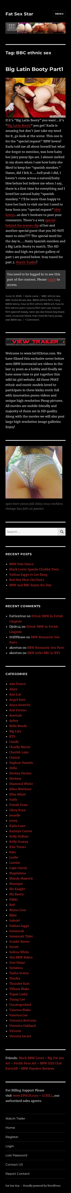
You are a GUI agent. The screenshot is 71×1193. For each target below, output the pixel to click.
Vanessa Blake (20, 1010)
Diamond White (21, 784)
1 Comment (32, 319)
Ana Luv (15, 694)
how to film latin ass (39, 307)
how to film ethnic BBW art (37, 303)
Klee (12, 852)
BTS (12, 736)
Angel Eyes (17, 699)
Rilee (13, 915)
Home (10, 1128)
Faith (13, 799)
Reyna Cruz (17, 910)
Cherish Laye (19, 752)
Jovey (13, 820)
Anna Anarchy (19, 705)
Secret (14, 947)
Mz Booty (16, 894)
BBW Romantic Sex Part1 (45, 647)
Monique (16, 884)
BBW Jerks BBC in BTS (43, 653)
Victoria (15, 1031)
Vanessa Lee (18, 1015)
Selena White (19, 952)
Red (12, 905)
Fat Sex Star (19, 14)
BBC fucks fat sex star (18, 299)
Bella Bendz (18, 726)
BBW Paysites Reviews (37, 1068)
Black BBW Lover (31, 1058)
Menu (59, 13)
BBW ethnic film (43, 299)
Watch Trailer (26, 262)
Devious (15, 778)
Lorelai (14, 863)
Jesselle (14, 815)
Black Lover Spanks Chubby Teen (34, 569)
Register (11, 1137)
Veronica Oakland (22, 1026)
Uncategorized (20, 1004)
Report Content (17, 1174)
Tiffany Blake (19, 989)
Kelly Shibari (18, 836)
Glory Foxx (17, 810)
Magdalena (17, 873)
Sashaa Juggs (19, 926)
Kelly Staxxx (18, 841)
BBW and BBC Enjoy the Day (30, 585)
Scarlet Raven (19, 941)
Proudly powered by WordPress (42, 1185)
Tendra (14, 978)
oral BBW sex (13, 319)
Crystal (14, 757)
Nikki (13, 899)
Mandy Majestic (21, 878)
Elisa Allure (17, 794)
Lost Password (16, 1155)
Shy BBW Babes (21, 957)
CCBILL (47, 1095)
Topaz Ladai (18, 994)
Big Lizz (15, 731)
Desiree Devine (20, 773)
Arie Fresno (18, 710)
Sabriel (14, 920)
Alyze (13, 689)
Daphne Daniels (21, 763)
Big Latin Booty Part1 (34, 69)
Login (51, 279)
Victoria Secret (20, 1036)
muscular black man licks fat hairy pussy (37, 315)
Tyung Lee (17, 999)
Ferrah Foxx (18, 805)
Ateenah (15, 715)
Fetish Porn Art (25, 1063)
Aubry (13, 721)
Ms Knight (17, 889)
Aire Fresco (17, 684)
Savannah (16, 931)
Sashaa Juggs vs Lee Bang (28, 574)
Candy (14, 742)
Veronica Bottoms (22, 1020)
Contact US (14, 1164)
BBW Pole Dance (21, 564)
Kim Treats (17, 847)
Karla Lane (31, 295)
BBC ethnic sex (51, 295)
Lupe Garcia (18, 868)
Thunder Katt (19, 983)
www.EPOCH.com (25, 1095)
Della (13, 768)
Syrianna (16, 968)
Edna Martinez (20, 789)
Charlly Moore (19, 747)
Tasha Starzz (19, 973)
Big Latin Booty (19, 125)
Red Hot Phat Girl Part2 (26, 580)
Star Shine (17, 962)
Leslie (13, 857)
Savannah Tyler (21, 936)
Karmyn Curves (20, 831)
